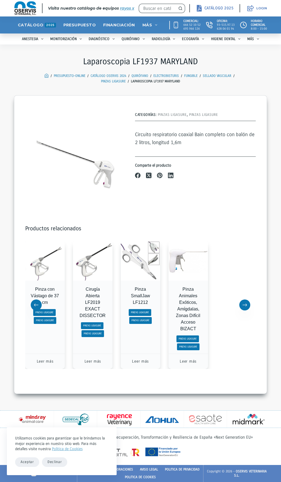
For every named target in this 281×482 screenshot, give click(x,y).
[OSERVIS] (46, 76)
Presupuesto (79, 25)
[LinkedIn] (170, 175)
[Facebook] (137, 175)
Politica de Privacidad (182, 469)
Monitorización (63, 39)
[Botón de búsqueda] (180, 8)
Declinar (54, 462)
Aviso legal (149, 469)
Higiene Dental (223, 39)
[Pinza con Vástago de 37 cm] (45, 261)
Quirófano (131, 39)
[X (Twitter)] (148, 175)
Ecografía (190, 39)
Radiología (161, 39)
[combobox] (157, 8)
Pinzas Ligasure (172, 115)
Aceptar (27, 462)
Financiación (119, 25)
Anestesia (30, 39)
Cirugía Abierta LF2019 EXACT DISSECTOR (93, 302)
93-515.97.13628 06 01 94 (226, 26)
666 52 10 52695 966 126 (192, 26)
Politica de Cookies (67, 449)
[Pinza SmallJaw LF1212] (140, 261)
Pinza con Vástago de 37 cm (45, 296)
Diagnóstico (99, 39)
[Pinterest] (159, 175)
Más (147, 25)
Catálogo (36, 25)
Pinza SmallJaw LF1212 (140, 296)
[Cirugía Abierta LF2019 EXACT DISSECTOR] (93, 261)
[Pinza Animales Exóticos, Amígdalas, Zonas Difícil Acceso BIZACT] (188, 261)
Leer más (45, 361)
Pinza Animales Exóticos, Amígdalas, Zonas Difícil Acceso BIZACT (188, 309)
